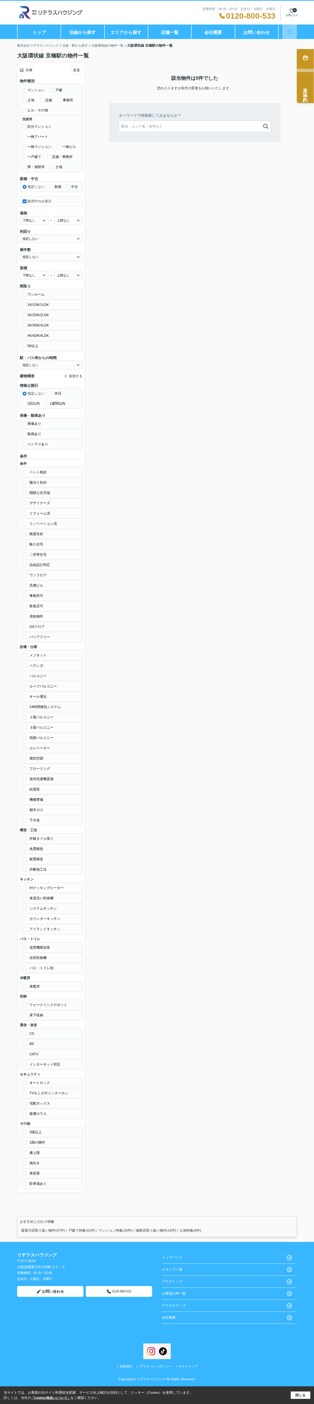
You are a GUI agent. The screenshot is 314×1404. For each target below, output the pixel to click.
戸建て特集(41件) (81, 1230)
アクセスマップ (174, 1305)
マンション (36, 90)
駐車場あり (38, 1183)
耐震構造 (36, 859)
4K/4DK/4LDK (38, 335)
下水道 (34, 820)
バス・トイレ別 (41, 968)
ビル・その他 (37, 110)
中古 (74, 187)
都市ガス (36, 810)
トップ (39, 32)
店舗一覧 (170, 32)
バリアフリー (39, 637)
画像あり (34, 423)
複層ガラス (38, 1114)
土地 (30, 100)
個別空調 (36, 758)
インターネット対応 (44, 1064)
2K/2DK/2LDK (38, 315)
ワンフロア (38, 575)
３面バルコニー (41, 727)
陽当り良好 (38, 482)
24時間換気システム (45, 707)
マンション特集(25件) (115, 1230)
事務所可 (36, 596)
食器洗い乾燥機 (41, 898)
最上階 (34, 1153)
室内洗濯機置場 (41, 779)
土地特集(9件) (190, 1230)
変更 (76, 70)
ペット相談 (38, 472)
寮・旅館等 (36, 167)
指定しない (36, 187)
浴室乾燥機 (38, 958)
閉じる (300, 1395)
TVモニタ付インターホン (48, 1093)
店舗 (48, 100)
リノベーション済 (43, 524)
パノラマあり (37, 444)
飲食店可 (36, 606)
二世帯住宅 (38, 554)
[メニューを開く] (289, 32)
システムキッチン (43, 908)
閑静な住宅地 (39, 493)
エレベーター (39, 748)
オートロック (39, 1083)
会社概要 (213, 32)
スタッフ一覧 (172, 1269)
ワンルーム (36, 294)
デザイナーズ (39, 503)
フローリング (39, 769)
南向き (34, 1163)
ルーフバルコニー (43, 686)
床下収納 (36, 1015)
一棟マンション (39, 147)
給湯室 (34, 789)
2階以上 (35, 1132)
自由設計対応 (39, 565)
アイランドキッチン (44, 929)
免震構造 (36, 849)
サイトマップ (188, 1366)
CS (31, 1033)
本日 (57, 393)
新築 (57, 187)
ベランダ (36, 666)
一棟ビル (69, 147)
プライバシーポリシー (155, 1366)
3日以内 (33, 403)
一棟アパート (37, 137)
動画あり (34, 434)
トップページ (172, 1257)
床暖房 (34, 986)
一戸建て (34, 157)
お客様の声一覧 (174, 1293)
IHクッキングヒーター (46, 888)
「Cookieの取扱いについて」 (50, 1398)
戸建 (58, 90)
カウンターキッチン (44, 919)
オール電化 (38, 696)
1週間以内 (57, 403)
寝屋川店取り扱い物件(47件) (43, 1230)
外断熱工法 (38, 869)
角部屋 (34, 1173)
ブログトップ (172, 1281)
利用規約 (126, 1366)
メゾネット (38, 655)
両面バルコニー (41, 738)
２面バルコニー (41, 717)
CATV (33, 1054)
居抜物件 (36, 616)
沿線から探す (82, 32)
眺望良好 (36, 534)
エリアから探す (126, 32)
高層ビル (36, 585)
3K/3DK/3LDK (38, 325)
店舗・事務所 (62, 157)
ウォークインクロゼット (48, 1005)
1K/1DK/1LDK (38, 305)
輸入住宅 (36, 544)
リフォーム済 (39, 513)
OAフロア (37, 627)
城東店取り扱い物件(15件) (156, 1230)
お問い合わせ (256, 32)
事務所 (68, 100)
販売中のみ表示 (39, 201)
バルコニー (38, 676)
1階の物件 (37, 1142)
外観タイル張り (41, 838)
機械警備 (36, 799)
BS (31, 1044)
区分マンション (39, 127)
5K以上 (33, 346)
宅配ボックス (39, 1103)
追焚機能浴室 (39, 947)
